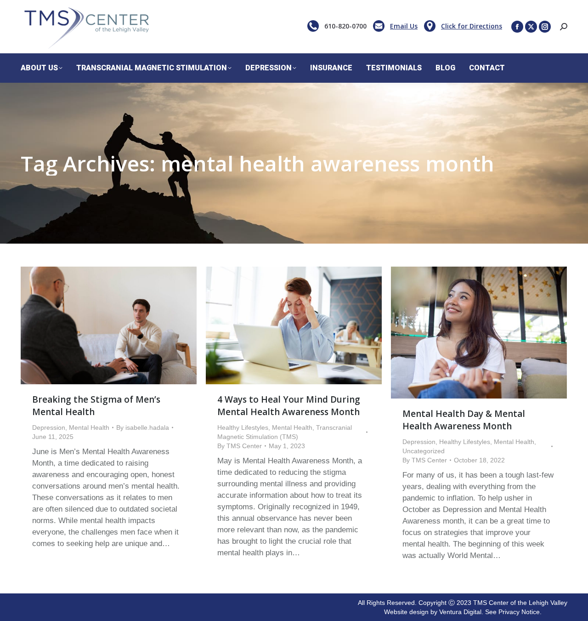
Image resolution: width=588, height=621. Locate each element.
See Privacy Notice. (513, 611)
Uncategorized (423, 451)
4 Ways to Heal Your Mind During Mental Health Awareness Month (288, 405)
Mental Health (89, 427)
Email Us (404, 26)
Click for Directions (471, 26)
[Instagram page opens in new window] (545, 27)
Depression (48, 427)
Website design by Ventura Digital (432, 611)
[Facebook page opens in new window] (517, 27)
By (142, 427)
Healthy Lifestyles (242, 427)
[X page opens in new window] (531, 27)
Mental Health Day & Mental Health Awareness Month (463, 420)
